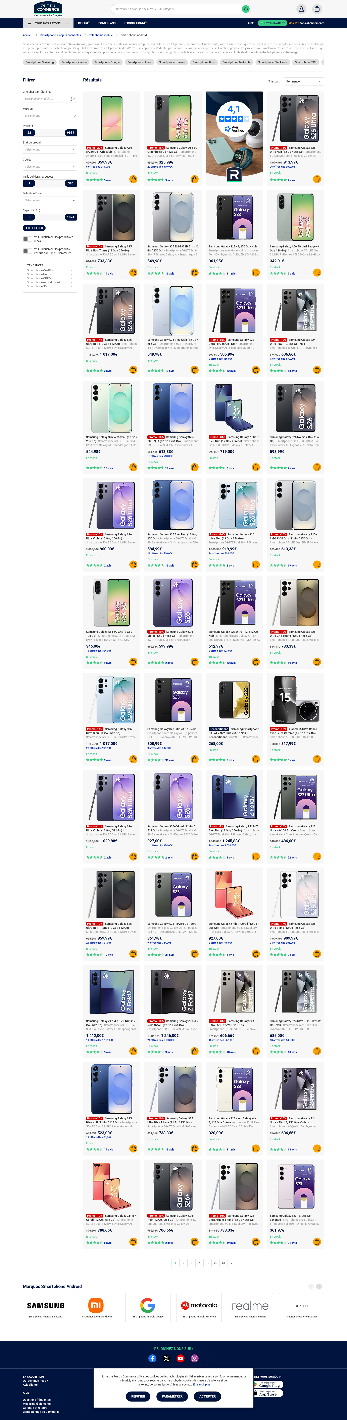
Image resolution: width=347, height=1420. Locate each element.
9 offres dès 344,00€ (159, 942)
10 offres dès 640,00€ (282, 1040)
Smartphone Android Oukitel (301, 1316)
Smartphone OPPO (39, 278)
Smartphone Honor (140, 62)
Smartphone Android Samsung (45, 1316)
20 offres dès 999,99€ (98, 748)
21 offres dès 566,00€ (159, 553)
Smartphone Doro (204, 62)
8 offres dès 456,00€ (220, 358)
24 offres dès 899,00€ (221, 553)
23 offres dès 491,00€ (98, 1137)
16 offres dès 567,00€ (221, 1040)
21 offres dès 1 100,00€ (161, 1040)
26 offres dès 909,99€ (282, 166)
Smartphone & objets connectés (60, 35)
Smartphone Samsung (40, 62)
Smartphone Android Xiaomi (97, 1316)
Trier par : (274, 81)
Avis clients (30, 1384)
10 (207, 1262)
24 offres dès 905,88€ (282, 942)
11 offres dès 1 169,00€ (99, 1040)
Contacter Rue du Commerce (41, 1411)
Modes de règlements (37, 1403)
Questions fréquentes (37, 1399)
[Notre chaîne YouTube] (181, 1358)
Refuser (138, 1396)
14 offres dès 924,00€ (159, 845)
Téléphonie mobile (101, 35)
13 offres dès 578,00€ (282, 358)
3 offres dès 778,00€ (220, 942)
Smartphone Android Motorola (199, 1316)
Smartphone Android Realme (250, 1316)
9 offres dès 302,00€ (159, 748)
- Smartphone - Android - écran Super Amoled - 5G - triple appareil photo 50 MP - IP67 (111, 155)
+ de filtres (34, 228)
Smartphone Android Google (148, 1316)
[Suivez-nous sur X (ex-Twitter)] (166, 1358)
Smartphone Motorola (237, 62)
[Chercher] (246, 9)
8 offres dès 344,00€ (98, 166)
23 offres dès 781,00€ (98, 942)
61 (223, 1262)
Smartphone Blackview (272, 62)
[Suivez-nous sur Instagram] (195, 1358)
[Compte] (301, 9)
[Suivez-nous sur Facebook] (152, 1358)
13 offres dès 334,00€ (98, 650)
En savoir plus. (202, 1384)
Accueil (27, 35)
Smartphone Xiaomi (74, 62)
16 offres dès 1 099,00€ (222, 845)
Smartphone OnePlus (40, 270)
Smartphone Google (107, 62)
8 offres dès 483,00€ (220, 650)
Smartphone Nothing (40, 274)
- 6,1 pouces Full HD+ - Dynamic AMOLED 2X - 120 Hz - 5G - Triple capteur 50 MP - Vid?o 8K (234, 1126)
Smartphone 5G (37, 286)
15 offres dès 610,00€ (159, 456)
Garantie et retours (35, 1407)
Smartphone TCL (305, 62)
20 (215, 1262)
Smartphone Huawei (172, 62)
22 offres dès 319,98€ (159, 166)
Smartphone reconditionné (43, 282)
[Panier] (317, 9)
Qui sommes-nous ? (35, 1380)
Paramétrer (172, 1396)
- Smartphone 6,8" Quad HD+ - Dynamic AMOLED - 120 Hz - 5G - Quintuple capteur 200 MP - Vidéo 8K (294, 1029)
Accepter (207, 1396)
